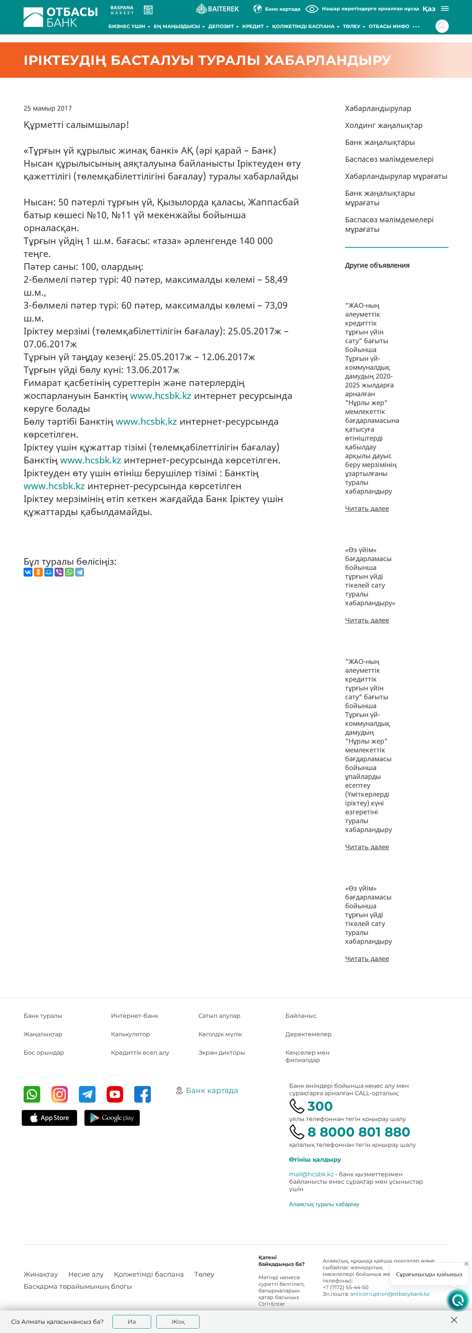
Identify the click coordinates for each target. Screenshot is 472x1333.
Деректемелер (308, 1034)
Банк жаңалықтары (380, 142)
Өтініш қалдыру (315, 1159)
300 (320, 1106)
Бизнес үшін (127, 26)
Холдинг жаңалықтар (384, 125)
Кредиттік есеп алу (140, 1052)
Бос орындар (44, 1052)
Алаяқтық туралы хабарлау (324, 1204)
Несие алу (86, 1274)
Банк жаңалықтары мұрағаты (380, 198)
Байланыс (300, 1015)
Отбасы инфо (389, 26)
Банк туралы (43, 1015)
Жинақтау (41, 1274)
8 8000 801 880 (359, 1132)
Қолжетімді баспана (304, 26)
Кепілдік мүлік (220, 1034)
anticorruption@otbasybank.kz (390, 1294)
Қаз (429, 9)
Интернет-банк (134, 1015)
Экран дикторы (221, 1052)
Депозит (221, 26)
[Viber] (59, 572)
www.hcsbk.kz (160, 395)
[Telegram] (79, 572)
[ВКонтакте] (28, 572)
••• (416, 26)
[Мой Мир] (48, 572)
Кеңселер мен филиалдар (307, 1056)
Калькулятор (130, 1034)
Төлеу (352, 26)
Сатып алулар (219, 1015)
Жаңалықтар (43, 1034)
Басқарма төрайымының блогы (78, 1286)
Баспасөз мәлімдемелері (389, 159)
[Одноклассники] (38, 572)
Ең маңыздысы (177, 26)
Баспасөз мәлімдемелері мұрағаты (389, 224)
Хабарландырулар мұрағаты (396, 176)
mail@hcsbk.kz (311, 1174)
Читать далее (367, 508)
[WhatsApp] (69, 572)
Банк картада (212, 1090)
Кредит (253, 26)
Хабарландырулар (378, 108)
